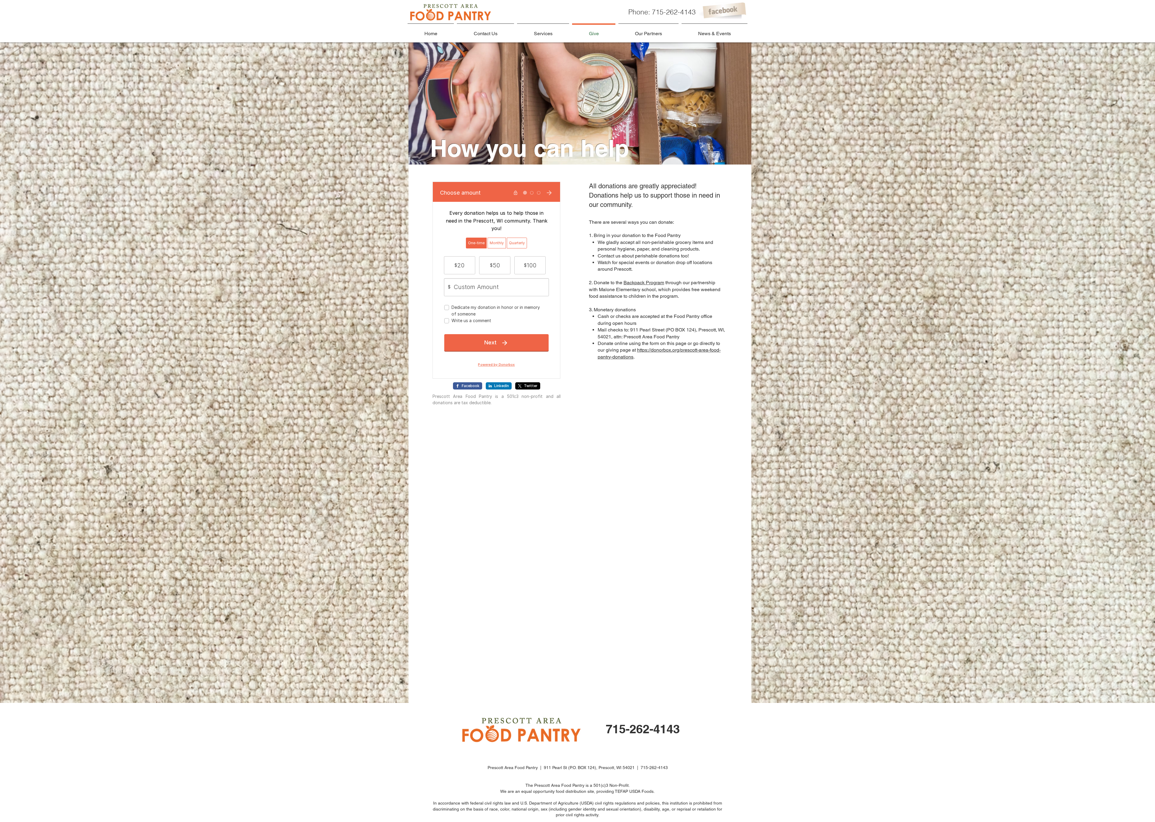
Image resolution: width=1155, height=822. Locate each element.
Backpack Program (644, 282)
